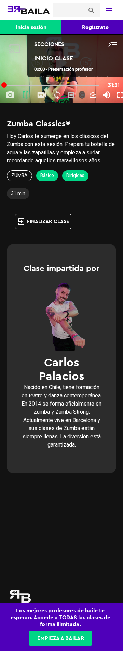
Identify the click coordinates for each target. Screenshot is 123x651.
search (91, 10)
